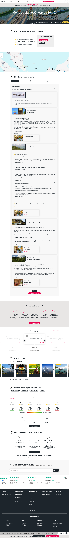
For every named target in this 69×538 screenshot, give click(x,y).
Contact (30, 495)
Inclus (44, 81)
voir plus (16, 480)
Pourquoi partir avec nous (33, 498)
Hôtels (24, 81)
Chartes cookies (37, 533)
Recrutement (31, 504)
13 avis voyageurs (65, 22)
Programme (15, 81)
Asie (7, 25)
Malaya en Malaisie (15, 390)
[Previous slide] (24, 340)
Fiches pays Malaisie (18, 497)
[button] (9, 52)
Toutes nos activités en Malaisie (6, 494)
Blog (29, 505)
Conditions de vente (8, 533)
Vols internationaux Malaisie (19, 501)
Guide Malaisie (17, 495)
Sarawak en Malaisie (34, 390)
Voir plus (34, 290)
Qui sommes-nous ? (32, 497)
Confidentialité (32, 533)
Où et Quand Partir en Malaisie (19, 498)
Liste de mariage (14, 533)
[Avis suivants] (61, 480)
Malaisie (10, 25)
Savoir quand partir (34, 426)
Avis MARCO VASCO (32, 501)
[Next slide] (44, 340)
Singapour (42, 390)
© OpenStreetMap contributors (65, 71)
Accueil (5, 25)
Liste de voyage (19, 533)
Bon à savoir (34, 81)
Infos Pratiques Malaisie (18, 494)
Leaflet (57, 71)
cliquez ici (48, 5)
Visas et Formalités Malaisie (19, 500)
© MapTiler (59, 71)
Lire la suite (12, 398)
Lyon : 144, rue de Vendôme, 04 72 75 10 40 (47, 495)
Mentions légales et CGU (26, 533)
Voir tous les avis (56, 330)
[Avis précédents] (8, 480)
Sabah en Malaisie (25, 390)
